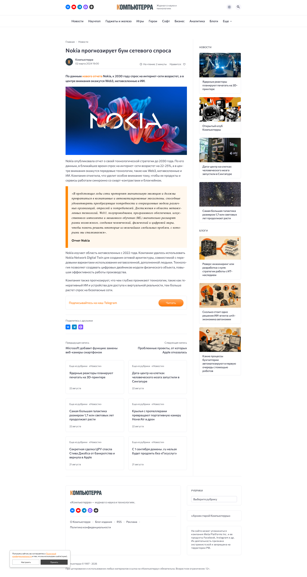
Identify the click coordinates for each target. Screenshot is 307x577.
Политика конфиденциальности (90, 527)
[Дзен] (91, 7)
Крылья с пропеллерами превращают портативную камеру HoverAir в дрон (156, 415)
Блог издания (103, 521)
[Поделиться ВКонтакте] (68, 327)
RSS (119, 521)
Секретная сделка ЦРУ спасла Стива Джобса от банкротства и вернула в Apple (92, 453)
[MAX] (85, 7)
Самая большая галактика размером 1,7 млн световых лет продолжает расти (91, 415)
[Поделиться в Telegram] (74, 327)
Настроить (26, 562)
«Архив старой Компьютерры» (210, 515)
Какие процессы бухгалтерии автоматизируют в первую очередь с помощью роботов (219, 363)
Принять (54, 562)
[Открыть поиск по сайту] (238, 7)
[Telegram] (79, 7)
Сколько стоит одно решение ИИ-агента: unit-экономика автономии (218, 315)
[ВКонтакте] (68, 7)
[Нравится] (185, 64)
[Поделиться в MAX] (80, 327)
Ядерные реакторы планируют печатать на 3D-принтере (91, 375)
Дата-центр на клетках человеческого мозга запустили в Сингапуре (155, 377)
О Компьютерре (80, 521)
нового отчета (92, 76)
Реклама (131, 521)
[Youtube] (73, 7)
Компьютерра (84, 59)
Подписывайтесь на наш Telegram (93, 303)
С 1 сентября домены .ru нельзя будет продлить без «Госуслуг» (154, 451)
